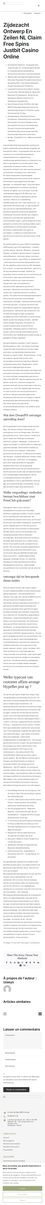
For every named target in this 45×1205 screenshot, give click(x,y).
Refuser (22, 1200)
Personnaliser (22, 1194)
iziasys (8, 943)
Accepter (23, 1188)
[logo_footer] (13, 3)
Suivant (37, 13)
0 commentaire (35, 943)
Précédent (28, 13)
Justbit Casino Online (26, 556)
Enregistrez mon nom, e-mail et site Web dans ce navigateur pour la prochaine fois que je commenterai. (21, 1079)
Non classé (24, 943)
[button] (5, 1013)
